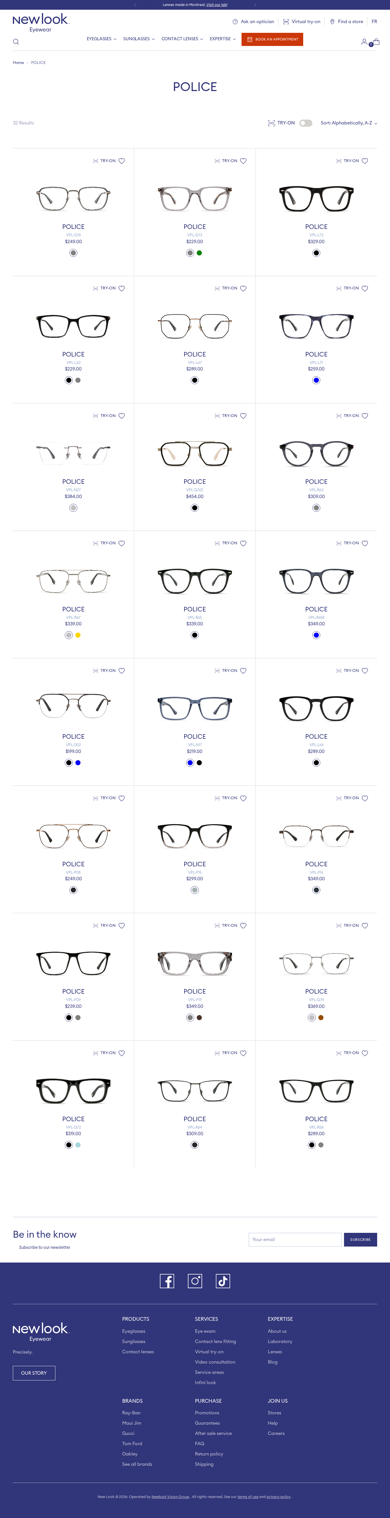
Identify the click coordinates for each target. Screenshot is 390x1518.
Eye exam (205, 1331)
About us (277, 1331)
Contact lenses (138, 1352)
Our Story (34, 1373)
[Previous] (135, 5)
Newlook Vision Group (170, 1497)
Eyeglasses (133, 1331)
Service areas (209, 1372)
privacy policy (279, 1497)
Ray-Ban (131, 1413)
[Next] (255, 5)
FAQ (199, 1444)
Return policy (209, 1454)
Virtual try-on (209, 1352)
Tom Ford (132, 1444)
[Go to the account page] (362, 41)
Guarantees (207, 1423)
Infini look (205, 1382)
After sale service (213, 1433)
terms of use (248, 1497)
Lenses (275, 1352)
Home (18, 63)
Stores (274, 1413)
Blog (273, 1362)
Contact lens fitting (215, 1341)
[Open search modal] (16, 41)
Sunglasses (133, 1341)
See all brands (137, 1464)
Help (273, 1423)
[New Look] (41, 23)
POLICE (73, 227)
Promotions (207, 1413)
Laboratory (280, 1341)
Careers (276, 1433)
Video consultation (215, 1362)
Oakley (130, 1454)
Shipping (204, 1464)
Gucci (128, 1433)
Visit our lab (216, 5)
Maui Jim (131, 1423)
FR (374, 21)
